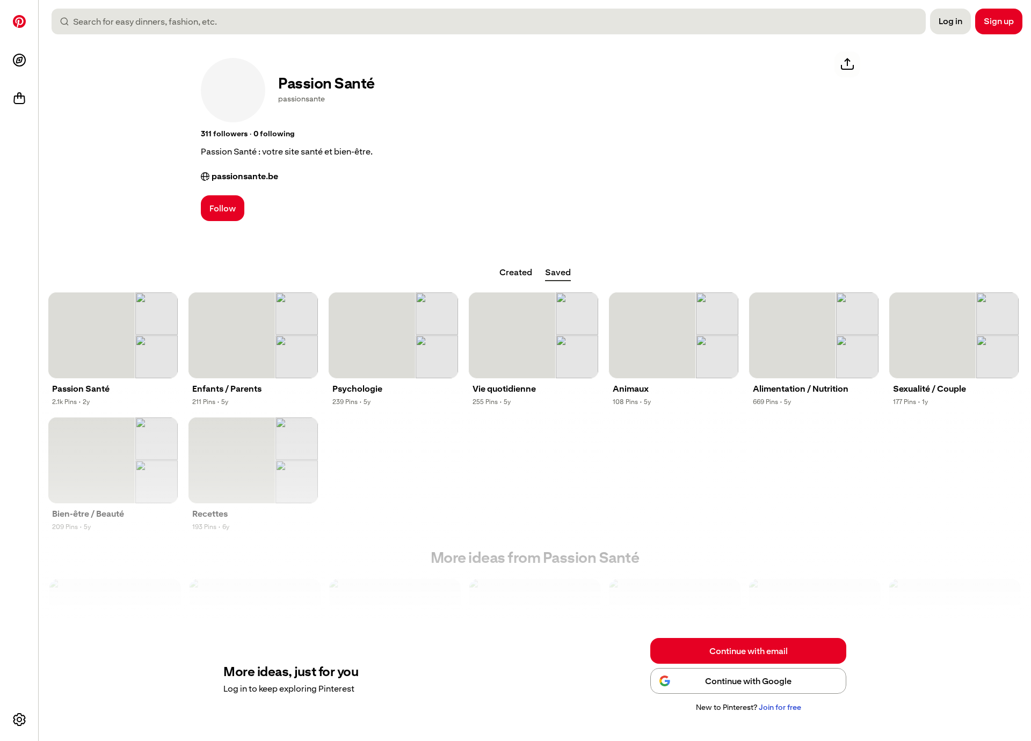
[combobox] (493, 21)
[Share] (847, 64)
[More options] (19, 719)
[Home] (19, 21)
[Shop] (19, 99)
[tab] (516, 272)
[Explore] (19, 60)
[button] (224, 134)
